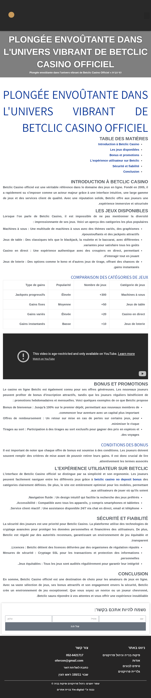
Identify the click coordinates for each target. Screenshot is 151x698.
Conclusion (131, 171)
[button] (147, 15)
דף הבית (117, 72)
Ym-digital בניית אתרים (70, 689)
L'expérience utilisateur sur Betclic (114, 160)
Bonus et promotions (124, 155)
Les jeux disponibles (124, 149)
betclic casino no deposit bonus (118, 479)
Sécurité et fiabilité (126, 166)
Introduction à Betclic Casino (118, 144)
